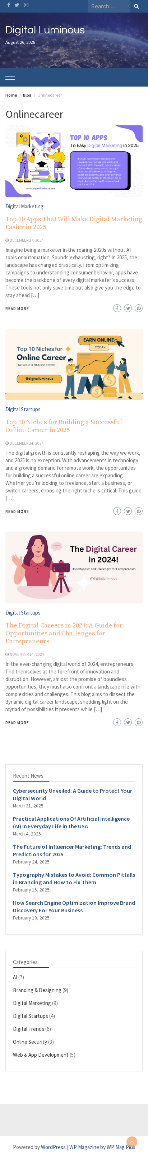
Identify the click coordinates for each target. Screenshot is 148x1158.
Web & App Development (41, 1054)
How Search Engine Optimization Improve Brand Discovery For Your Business (74, 906)
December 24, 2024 (27, 443)
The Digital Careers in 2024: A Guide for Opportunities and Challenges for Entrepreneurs (63, 633)
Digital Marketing (24, 206)
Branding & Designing (37, 990)
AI (15, 977)
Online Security (30, 1041)
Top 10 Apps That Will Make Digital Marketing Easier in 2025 (73, 223)
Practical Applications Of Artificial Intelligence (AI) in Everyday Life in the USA (71, 822)
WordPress (53, 1147)
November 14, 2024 (27, 654)
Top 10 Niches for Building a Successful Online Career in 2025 (63, 426)
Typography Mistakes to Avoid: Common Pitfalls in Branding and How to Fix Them (74, 878)
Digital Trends (28, 1028)
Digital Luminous (45, 30)
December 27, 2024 (27, 240)
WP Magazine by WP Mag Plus (102, 1147)
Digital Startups (23, 409)
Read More (17, 308)
